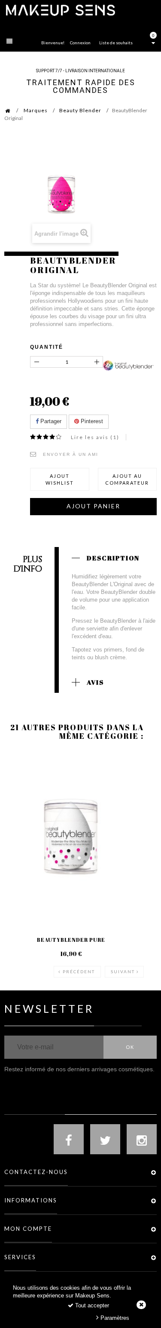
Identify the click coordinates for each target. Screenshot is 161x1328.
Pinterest (91, 421)
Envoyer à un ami (70, 454)
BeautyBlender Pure (71, 939)
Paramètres (114, 1318)
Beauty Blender (80, 110)
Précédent (79, 971)
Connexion (80, 42)
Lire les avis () (95, 437)
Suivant (123, 971)
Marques (36, 110)
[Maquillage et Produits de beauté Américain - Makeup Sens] (60, 9)
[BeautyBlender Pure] (71, 837)
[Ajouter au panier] (21, 786)
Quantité (46, 347)
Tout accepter (91, 1305)
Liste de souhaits (116, 42)
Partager (50, 421)
